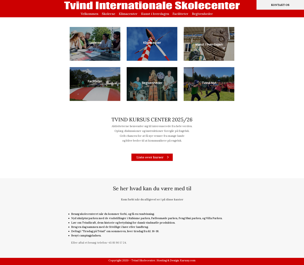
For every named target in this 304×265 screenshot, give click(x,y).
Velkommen (89, 14)
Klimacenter (128, 14)
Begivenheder (202, 14)
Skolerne (108, 14)
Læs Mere (95, 55)
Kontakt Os (280, 5)
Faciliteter (180, 14)
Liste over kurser (150, 157)
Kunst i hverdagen (155, 14)
